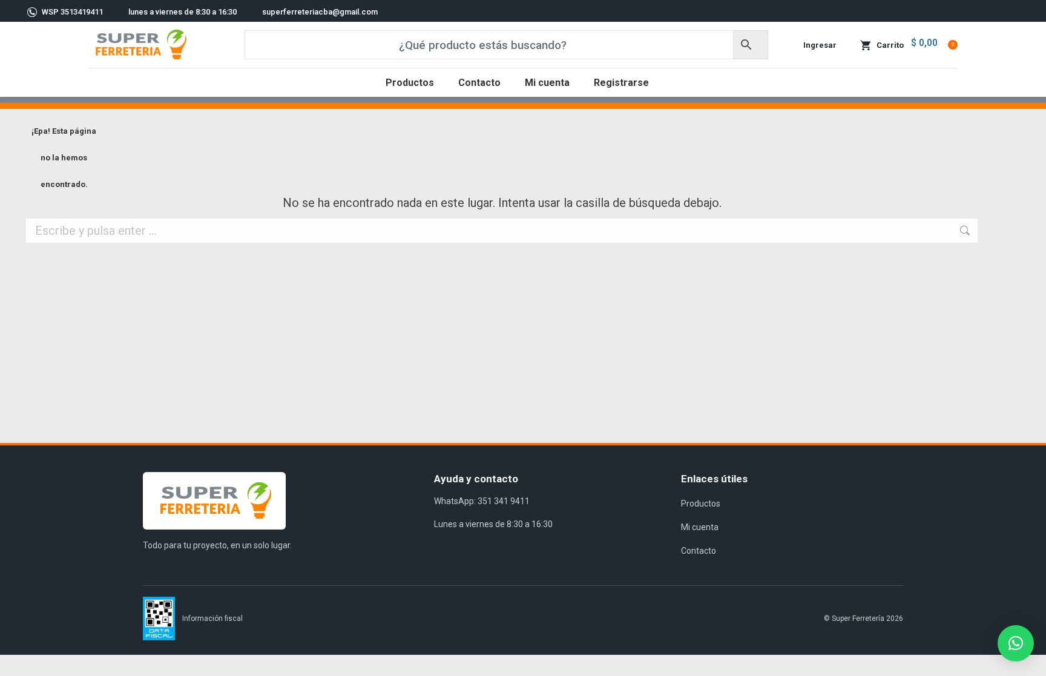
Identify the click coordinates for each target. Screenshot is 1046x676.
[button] (1016, 643)
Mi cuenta (700, 527)
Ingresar (820, 45)
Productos (700, 503)
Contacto (698, 551)
